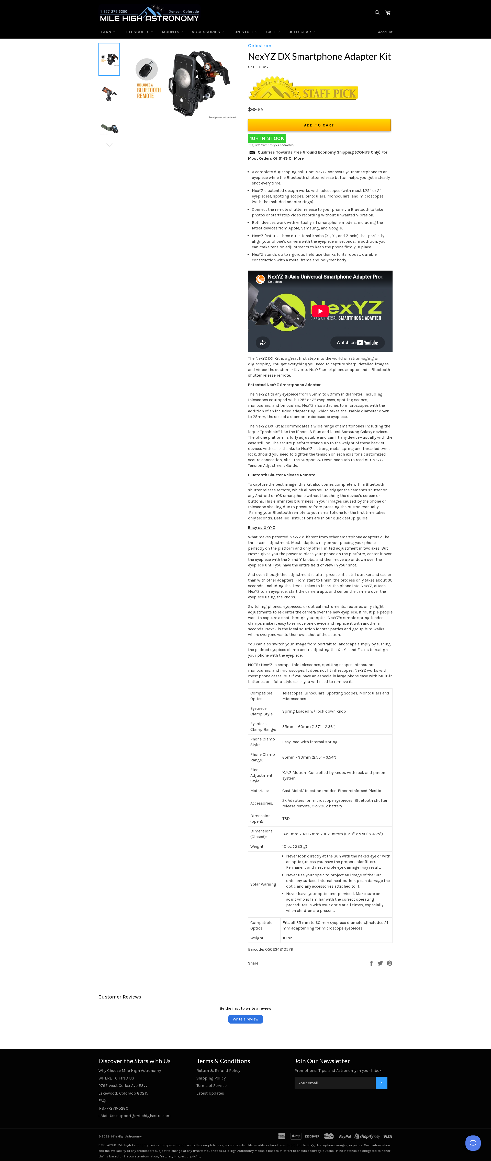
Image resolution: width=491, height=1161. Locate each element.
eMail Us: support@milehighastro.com (134, 1115)
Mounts (171, 31)
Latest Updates (210, 1093)
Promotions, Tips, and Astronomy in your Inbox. (338, 1070)
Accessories (206, 31)
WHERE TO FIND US (116, 1078)
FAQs (102, 1100)
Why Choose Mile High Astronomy (129, 1070)
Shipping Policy (211, 1078)
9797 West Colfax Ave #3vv (123, 1085)
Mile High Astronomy (126, 1136)
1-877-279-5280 (113, 1108)
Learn (105, 31)
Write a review (246, 1019)
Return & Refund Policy (218, 1070)
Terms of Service (211, 1085)
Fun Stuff (243, 31)
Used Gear (300, 31)
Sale (271, 31)
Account (385, 32)
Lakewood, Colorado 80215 (123, 1093)
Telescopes (137, 31)
